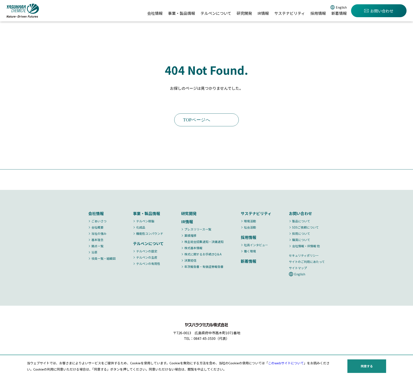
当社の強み (98, 233)
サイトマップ (298, 267)
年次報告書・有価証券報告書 (203, 266)
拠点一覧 (97, 245)
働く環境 (250, 251)
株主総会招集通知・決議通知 (203, 241)
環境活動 (250, 221)
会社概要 (97, 227)
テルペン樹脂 (145, 221)
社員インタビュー (256, 244)
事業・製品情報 (181, 13)
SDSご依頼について (305, 227)
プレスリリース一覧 (197, 229)
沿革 (94, 252)
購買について (301, 239)
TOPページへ (196, 119)
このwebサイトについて (286, 363)
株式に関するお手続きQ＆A (203, 254)
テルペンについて (215, 13)
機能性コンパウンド (149, 233)
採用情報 (318, 13)
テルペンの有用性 (148, 263)
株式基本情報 (193, 247)
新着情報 (339, 13)
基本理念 (97, 239)
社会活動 (250, 227)
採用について (301, 233)
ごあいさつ (98, 221)
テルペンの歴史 (146, 251)
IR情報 (263, 13)
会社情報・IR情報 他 (306, 245)
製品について (301, 221)
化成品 (140, 227)
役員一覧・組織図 (103, 258)
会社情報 (155, 13)
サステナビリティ (289, 13)
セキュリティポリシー (304, 255)
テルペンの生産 (146, 257)
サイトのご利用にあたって (307, 261)
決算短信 (190, 260)
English (341, 7)
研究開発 (244, 13)
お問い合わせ (381, 11)
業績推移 (190, 235)
